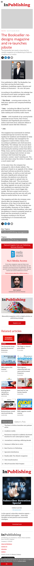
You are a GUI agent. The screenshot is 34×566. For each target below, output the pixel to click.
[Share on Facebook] (8, 57)
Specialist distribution (11, 452)
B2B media (6, 240)
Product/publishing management (15, 232)
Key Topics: (5, 229)
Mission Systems (16, 554)
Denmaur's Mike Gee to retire (13, 444)
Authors (3, 552)
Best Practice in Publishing (13, 448)
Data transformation (11, 460)
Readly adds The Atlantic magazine (16, 456)
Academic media (9, 431)
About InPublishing (6, 544)
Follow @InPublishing (9, 558)
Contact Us (4, 546)
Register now (17, 323)
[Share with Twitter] (2, 57)
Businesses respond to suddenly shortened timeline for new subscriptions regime (18, 435)
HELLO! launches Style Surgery (14, 464)
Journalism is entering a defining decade (17, 440)
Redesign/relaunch (19, 240)
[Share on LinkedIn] (5, 57)
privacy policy (22, 561)
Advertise (4, 549)
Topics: (4, 237)
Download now (17, 524)
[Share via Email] (12, 57)
